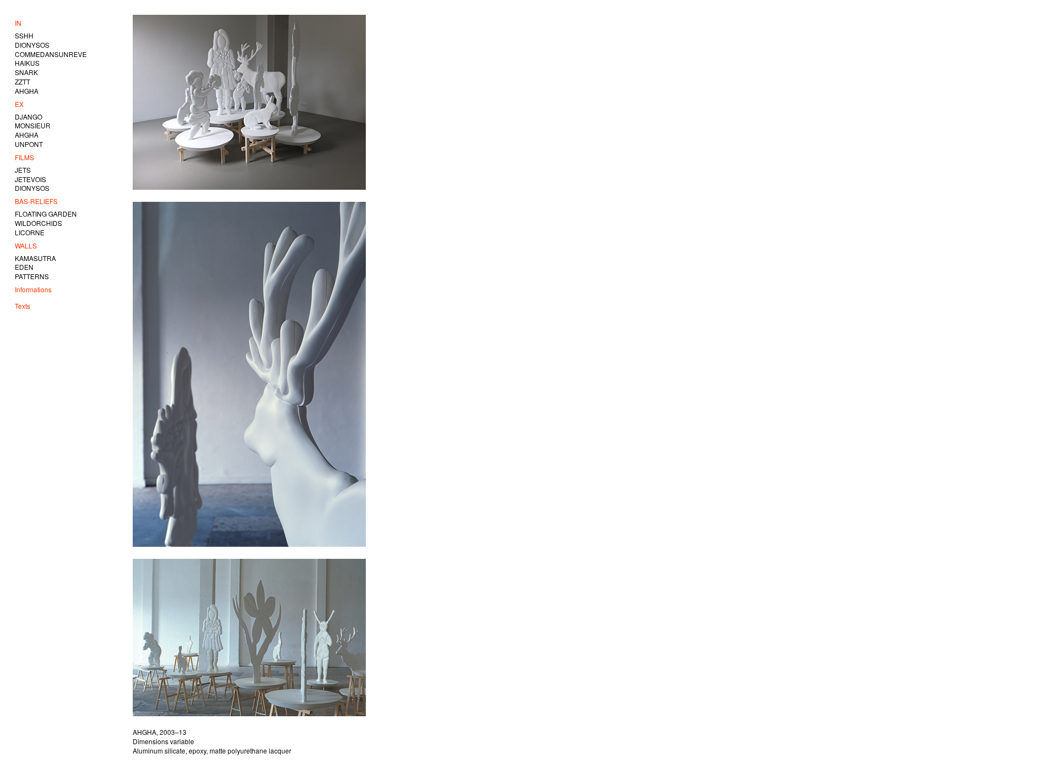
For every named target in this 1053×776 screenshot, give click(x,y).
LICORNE (29, 232)
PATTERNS (32, 276)
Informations (33, 289)
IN (18, 22)
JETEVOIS (30, 179)
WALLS (26, 245)
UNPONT (29, 144)
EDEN (24, 266)
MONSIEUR (32, 125)
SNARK (26, 72)
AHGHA (26, 90)
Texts (22, 305)
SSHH (24, 35)
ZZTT (22, 81)
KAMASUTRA (35, 258)
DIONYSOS (32, 44)
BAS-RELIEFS (36, 201)
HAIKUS (27, 62)
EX (19, 104)
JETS (23, 169)
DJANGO (28, 116)
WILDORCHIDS (38, 223)
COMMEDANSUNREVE (51, 54)
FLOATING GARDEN (46, 213)
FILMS (24, 157)
